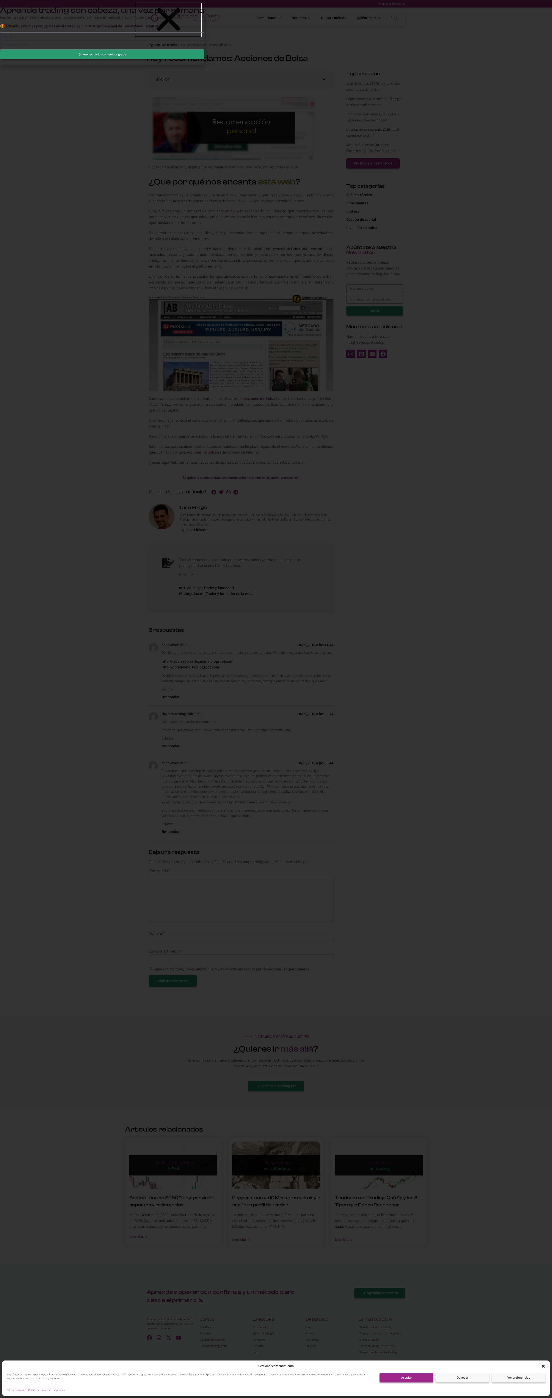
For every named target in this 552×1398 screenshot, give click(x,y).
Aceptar (406, 1377)
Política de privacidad (39, 1390)
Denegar (462, 1377)
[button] (543, 1366)
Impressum (59, 1390)
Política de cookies (16, 1390)
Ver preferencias (518, 1377)
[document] (276, 699)
